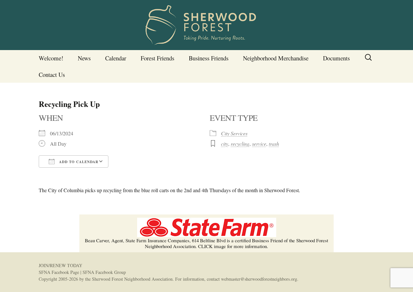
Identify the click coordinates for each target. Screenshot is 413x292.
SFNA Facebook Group (104, 272)
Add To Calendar (78, 161)
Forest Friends (157, 58)
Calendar (115, 58)
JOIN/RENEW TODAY (60, 265)
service (259, 143)
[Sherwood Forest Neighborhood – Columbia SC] (206, 25)
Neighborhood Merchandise (275, 58)
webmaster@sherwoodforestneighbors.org (259, 279)
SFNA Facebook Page (59, 272)
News (84, 58)
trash (274, 143)
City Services (234, 133)
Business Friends (208, 58)
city (224, 143)
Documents (336, 58)
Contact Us (52, 74)
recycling (240, 143)
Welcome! (51, 58)
